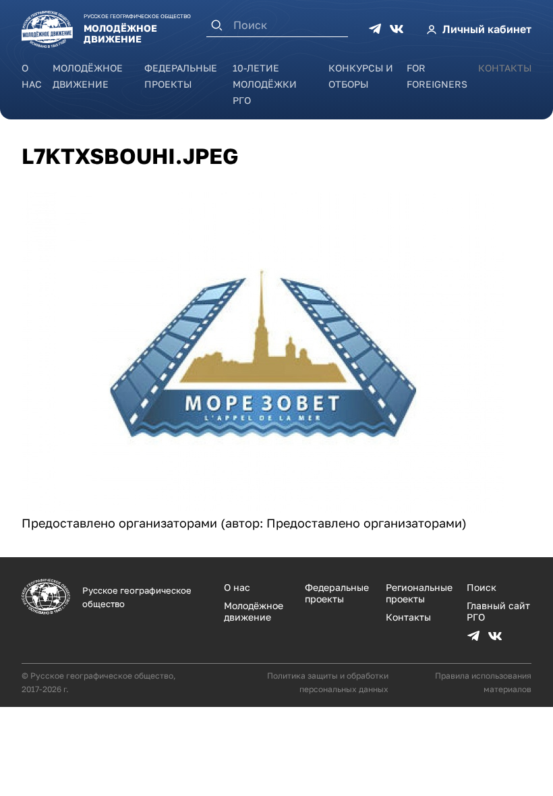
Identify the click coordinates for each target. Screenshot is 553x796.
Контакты (504, 68)
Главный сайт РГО (498, 611)
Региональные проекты (419, 592)
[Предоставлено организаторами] (263, 508)
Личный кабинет (486, 29)
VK (396, 29)
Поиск (481, 587)
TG (375, 29)
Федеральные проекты (337, 592)
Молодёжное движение (253, 611)
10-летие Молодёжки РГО (265, 84)
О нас (237, 587)
